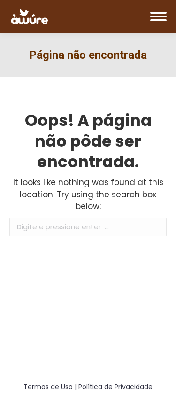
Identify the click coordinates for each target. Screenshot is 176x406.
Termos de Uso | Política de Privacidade (88, 386)
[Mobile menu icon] (158, 16)
